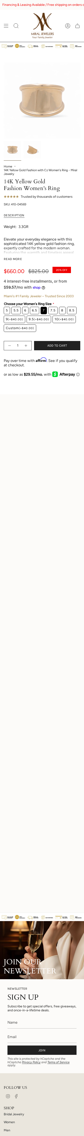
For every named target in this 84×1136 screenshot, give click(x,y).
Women (9, 1122)
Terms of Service (58, 1062)
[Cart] (77, 26)
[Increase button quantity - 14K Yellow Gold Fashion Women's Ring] (26, 345)
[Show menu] (6, 26)
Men (7, 1130)
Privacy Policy (31, 1062)
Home (8, 166)
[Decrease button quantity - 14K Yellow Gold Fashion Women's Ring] (9, 345)
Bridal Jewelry (14, 1114)
